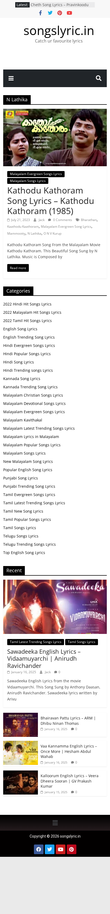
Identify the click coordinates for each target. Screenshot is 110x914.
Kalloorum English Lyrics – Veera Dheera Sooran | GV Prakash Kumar (70, 781)
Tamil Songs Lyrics (19, 527)
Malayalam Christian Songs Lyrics (33, 395)
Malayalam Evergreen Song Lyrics (66, 226)
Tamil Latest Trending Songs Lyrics (34, 502)
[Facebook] (39, 849)
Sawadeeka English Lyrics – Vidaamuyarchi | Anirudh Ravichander (44, 658)
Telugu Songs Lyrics (20, 536)
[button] (55, 823)
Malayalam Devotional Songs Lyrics (34, 403)
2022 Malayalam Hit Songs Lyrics (32, 312)
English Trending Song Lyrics (29, 337)
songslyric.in (58, 30)
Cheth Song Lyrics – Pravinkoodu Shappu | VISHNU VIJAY (60, 7)
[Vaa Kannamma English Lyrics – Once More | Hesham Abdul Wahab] (20, 743)
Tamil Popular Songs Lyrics (27, 519)
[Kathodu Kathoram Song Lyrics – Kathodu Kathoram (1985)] (55, 112)
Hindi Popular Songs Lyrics (27, 353)
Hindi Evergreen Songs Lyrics (29, 345)
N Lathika (34, 233)
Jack (42, 220)
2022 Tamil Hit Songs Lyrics (27, 320)
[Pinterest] (71, 849)
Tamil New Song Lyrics (23, 511)
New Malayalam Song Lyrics (28, 461)
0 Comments (62, 220)
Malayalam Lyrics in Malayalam (31, 436)
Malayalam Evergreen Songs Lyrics (36, 174)
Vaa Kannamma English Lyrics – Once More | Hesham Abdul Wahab (69, 751)
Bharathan (89, 220)
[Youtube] (60, 849)
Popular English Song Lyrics (27, 469)
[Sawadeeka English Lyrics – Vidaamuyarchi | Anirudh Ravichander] (55, 582)
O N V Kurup (52, 233)
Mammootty (16, 233)
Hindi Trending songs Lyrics (28, 370)
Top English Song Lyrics (24, 552)
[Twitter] (49, 849)
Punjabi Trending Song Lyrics (29, 486)
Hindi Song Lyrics (18, 362)
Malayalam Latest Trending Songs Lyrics (39, 428)
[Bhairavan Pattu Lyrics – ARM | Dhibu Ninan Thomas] (20, 715)
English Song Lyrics (20, 328)
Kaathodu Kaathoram (23, 226)
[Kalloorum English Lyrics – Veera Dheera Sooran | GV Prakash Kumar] (20, 773)
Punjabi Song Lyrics (20, 478)
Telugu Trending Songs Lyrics (29, 544)
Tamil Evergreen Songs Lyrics (29, 494)
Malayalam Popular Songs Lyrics (32, 444)
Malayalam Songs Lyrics (28, 181)
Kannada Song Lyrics (21, 378)
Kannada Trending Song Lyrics (30, 386)
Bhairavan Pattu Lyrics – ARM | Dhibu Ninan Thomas (68, 720)
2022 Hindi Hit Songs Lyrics (27, 304)
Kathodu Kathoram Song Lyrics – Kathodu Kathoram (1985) (50, 200)
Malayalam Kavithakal (22, 420)
